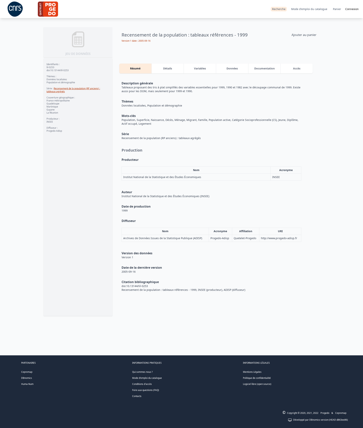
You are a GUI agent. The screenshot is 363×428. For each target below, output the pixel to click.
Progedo (324, 413)
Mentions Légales (252, 372)
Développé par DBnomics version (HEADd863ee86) (320, 419)
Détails (167, 68)
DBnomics (26, 378)
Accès (296, 68)
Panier (337, 9)
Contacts (136, 396)
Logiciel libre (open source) (257, 384)
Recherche (278, 9)
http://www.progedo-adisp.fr (279, 238)
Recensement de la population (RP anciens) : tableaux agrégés (73, 90)
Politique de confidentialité (257, 378)
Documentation (264, 68)
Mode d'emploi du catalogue (309, 9)
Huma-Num (27, 384)
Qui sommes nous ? (142, 372)
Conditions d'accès (142, 384)
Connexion (352, 9)
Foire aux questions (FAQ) (145, 390)
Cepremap (26, 372)
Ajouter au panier (304, 35)
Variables (200, 68)
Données (232, 68)
